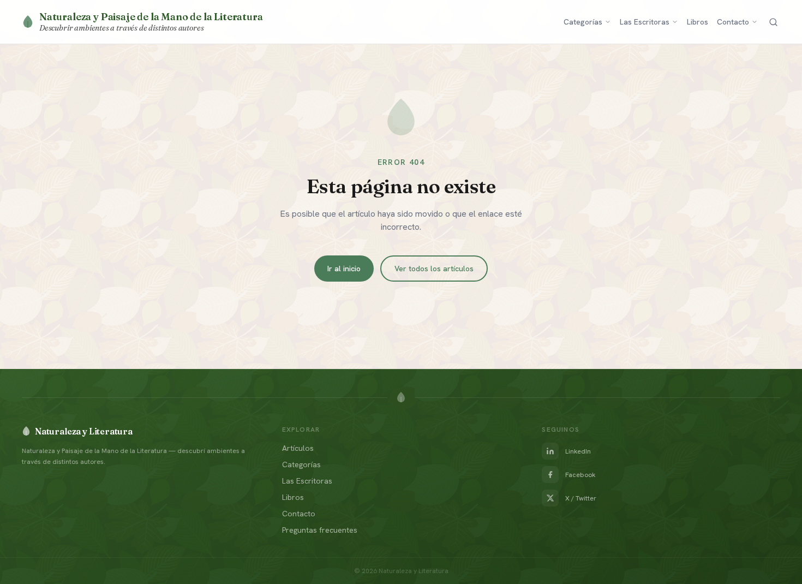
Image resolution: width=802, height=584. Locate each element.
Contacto (733, 22)
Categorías (583, 22)
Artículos (298, 448)
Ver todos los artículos (434, 268)
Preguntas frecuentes (319, 530)
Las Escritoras (644, 22)
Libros (697, 22)
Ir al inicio (344, 268)
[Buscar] (773, 22)
